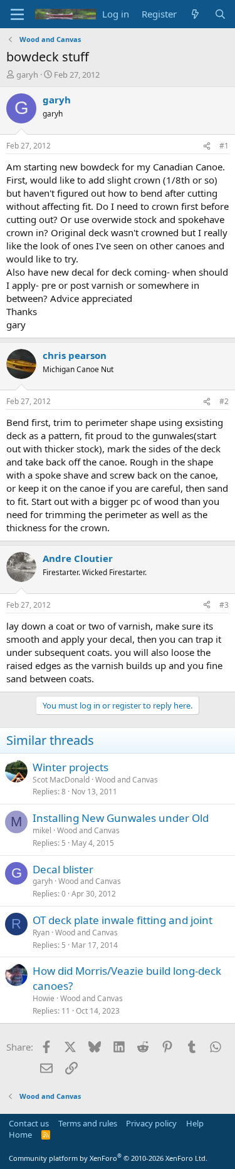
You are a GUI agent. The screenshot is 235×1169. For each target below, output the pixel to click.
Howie (44, 998)
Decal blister (63, 869)
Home (20, 1134)
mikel (42, 830)
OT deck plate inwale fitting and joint (122, 920)
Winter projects (70, 767)
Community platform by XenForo (108, 1158)
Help (195, 1123)
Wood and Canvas (126, 779)
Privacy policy (151, 1123)
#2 (224, 401)
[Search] (220, 14)
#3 (224, 605)
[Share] (207, 146)
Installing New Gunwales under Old (121, 818)
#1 (224, 145)
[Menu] (17, 14)
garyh (27, 74)
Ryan (41, 932)
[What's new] (195, 14)
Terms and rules (87, 1123)
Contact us (29, 1123)
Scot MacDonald (61, 779)
